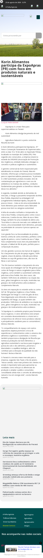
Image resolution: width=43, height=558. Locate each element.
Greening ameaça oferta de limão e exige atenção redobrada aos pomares (21, 475)
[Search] (39, 35)
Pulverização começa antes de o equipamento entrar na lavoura (17, 493)
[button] (38, 17)
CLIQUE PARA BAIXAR (10, 122)
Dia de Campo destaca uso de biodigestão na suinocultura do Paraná (20, 443)
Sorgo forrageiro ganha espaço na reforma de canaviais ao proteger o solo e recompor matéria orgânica (21, 453)
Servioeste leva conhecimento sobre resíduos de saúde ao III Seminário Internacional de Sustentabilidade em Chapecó (20, 464)
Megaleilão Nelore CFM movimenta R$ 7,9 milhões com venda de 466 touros (21, 484)
